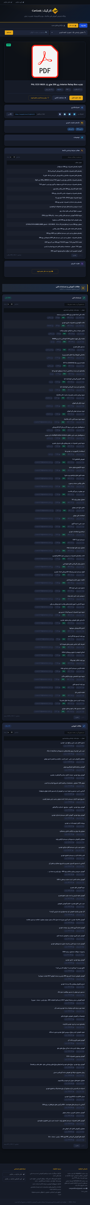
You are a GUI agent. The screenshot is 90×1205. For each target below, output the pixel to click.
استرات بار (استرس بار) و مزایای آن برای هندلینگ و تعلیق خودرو (65, 1089)
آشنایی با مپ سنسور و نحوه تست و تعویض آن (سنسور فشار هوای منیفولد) (62, 791)
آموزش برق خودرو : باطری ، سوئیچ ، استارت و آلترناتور (68, 807)
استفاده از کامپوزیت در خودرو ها (75, 451)
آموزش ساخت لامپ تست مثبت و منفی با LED (71, 880)
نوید (52, 342)
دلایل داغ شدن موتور (78, 508)
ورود (82, 25)
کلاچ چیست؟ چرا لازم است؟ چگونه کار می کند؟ (70, 968)
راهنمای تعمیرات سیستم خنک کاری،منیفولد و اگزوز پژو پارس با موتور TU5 (60, 184)
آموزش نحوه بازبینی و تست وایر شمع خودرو (71, 896)
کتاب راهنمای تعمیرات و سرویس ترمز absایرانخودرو (69, 556)
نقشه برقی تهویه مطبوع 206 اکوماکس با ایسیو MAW (68, 339)
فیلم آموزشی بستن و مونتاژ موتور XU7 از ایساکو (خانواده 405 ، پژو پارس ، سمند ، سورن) (58, 1000)
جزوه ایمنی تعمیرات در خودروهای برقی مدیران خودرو (68, 443)
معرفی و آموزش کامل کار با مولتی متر (74, 1129)
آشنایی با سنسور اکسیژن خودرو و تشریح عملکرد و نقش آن (67, 863)
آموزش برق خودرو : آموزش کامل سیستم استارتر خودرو (68, 815)
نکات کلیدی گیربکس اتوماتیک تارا (74, 379)
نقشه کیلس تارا (80, 692)
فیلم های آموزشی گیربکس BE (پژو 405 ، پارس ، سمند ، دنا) (66, 1137)
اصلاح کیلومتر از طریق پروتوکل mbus (73, 652)
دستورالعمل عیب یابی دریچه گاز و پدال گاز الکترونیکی (68, 427)
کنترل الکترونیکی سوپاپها (77, 628)
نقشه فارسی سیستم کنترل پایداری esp (73, 668)
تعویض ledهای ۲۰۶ (78, 459)
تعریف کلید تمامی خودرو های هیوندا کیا (72, 644)
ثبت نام (71, 25)
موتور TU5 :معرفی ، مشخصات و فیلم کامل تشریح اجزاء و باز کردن (63, 247)
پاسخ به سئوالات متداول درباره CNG (73, 952)
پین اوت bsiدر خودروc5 (77, 660)
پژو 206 (79, 129)
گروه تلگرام (19, 2)
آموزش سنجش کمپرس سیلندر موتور (74, 1113)
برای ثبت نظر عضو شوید (44, 271)
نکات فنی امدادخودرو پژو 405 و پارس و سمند (71, 315)
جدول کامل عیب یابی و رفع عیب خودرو (73, 743)
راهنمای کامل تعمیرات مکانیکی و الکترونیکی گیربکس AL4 (65, 171)
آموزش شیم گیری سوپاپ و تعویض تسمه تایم (71, 936)
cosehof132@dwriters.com (42, 422)
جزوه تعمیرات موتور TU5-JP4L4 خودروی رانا (68, 198)
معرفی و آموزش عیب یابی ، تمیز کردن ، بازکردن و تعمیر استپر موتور (64, 759)
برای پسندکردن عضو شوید (39, 98)
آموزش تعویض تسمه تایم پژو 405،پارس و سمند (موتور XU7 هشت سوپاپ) (61, 976)
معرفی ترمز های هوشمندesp (76, 548)
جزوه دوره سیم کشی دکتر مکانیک (74, 419)
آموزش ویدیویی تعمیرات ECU (76, 1056)
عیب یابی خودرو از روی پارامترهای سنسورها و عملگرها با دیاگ (66, 751)
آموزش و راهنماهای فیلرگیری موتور (74, 767)
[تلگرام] (74, 114)
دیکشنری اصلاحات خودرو (77, 532)
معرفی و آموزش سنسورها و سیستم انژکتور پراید (70, 839)
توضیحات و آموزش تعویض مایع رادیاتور (73, 1016)
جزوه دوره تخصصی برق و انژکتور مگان (73, 676)
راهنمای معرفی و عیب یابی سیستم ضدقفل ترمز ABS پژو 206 (64, 233)
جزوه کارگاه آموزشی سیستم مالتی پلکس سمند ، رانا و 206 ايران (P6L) (62, 215)
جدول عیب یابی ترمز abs (77, 588)
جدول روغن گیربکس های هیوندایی (74, 564)
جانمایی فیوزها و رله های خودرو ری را (73, 355)
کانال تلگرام (7, 2)
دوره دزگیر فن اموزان (78, 403)
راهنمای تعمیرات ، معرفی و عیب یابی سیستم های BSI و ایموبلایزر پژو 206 (60, 238)
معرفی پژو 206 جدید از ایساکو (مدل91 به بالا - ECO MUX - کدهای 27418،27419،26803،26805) (54, 224)
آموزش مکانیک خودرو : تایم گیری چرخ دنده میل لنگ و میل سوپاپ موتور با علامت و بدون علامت (55, 920)
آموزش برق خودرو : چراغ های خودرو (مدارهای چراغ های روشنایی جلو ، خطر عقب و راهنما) (57, 1064)
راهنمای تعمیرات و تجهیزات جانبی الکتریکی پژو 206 (67, 193)
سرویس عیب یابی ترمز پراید (76, 596)
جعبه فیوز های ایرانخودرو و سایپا (75, 475)
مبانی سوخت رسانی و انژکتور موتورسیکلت (72, 331)
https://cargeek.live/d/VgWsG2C (25, 114)
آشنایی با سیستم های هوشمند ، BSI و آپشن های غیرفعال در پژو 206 (63, 1105)
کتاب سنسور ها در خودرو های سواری (73, 709)
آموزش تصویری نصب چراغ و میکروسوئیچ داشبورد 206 (66, 251)
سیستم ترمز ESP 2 (79, 540)
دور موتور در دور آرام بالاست (76, 491)
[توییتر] (70, 114)
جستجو (9, 32)
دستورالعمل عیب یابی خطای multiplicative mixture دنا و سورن (65, 435)
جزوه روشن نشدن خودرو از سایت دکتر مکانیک (70, 395)
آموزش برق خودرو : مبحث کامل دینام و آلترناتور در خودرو (67, 775)
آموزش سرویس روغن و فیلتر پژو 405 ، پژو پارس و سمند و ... (66, 871)
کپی (9, 114)
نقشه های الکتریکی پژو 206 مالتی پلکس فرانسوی (67, 189)
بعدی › (74, 255)
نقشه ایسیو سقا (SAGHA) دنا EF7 (74, 363)
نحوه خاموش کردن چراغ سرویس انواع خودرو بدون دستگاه (67, 1032)
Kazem (49, 326)
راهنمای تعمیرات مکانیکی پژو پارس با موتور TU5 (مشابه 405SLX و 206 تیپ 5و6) (58, 180)
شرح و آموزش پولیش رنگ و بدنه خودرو (73, 984)
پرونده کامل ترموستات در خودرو (75, 823)
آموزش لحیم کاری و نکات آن (76, 1040)
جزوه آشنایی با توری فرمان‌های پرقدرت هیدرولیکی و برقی (67, 604)
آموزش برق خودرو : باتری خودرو (75, 960)
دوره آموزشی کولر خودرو (77, 888)
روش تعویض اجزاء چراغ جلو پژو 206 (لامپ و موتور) (67, 220)
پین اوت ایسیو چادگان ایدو (76, 636)
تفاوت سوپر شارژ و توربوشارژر (76, 580)
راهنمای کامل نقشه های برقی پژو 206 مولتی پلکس (67, 229)
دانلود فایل (75, 98)
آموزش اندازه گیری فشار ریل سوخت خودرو (72, 928)
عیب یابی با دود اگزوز (78, 524)
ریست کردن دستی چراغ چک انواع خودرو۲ (72, 700)
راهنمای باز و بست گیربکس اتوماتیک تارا (72, 387)
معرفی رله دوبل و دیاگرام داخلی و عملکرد (72, 831)
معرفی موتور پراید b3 (78, 500)
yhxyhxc (48, 398)
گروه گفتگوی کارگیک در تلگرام (13, 1179)
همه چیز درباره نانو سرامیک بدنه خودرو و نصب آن (70, 1008)
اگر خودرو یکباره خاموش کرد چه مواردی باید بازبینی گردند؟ (67, 912)
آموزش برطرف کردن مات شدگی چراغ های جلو (71, 1048)
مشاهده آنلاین (59, 98)
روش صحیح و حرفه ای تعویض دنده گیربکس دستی (69, 1072)
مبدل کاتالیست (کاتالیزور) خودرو (75, 1097)
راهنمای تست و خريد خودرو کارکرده (74, 1024)
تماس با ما (84, 1191)
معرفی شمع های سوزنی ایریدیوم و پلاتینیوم (71, 1080)
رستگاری (50, 318)
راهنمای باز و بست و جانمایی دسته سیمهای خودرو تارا (68, 371)
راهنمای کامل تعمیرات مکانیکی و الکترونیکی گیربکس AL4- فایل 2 (62, 175)
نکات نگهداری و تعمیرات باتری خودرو (73, 323)
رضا (51, 374)
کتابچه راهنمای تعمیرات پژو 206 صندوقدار (69, 167)
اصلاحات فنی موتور (79, 516)
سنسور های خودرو (79, 347)
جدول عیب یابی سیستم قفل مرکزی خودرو (72, 847)
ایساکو (70, 129)
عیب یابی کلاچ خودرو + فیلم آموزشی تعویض (71, 904)
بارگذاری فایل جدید (57, 25)
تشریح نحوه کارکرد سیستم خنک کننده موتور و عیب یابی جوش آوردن (64, 799)
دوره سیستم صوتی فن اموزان (76, 411)
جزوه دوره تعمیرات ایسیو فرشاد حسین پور (72, 612)
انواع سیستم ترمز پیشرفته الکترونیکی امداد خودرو (69, 572)
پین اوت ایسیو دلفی (79, 684)
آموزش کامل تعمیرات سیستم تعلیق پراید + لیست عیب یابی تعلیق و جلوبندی (61, 1121)
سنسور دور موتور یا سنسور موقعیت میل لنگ (71, 992)
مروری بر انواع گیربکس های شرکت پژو (71, 211)
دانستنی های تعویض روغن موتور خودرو (73, 620)
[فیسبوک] (60, 114)
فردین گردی (49, 350)
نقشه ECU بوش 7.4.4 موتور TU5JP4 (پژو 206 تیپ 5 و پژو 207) (63, 242)
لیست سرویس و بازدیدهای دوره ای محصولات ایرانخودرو (66, 207)
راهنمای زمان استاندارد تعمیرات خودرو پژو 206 (68, 202)
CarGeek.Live (77, 1181)
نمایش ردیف (13, 157)
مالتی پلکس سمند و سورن (77, 483)
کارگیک (59, 90)
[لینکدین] (65, 114)
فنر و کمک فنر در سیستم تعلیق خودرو (73, 855)
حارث (50, 454)
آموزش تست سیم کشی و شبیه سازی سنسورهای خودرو (68, 944)
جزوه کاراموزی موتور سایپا (77, 467)
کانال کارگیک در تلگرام (16, 1174)
